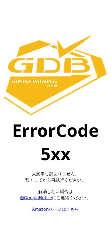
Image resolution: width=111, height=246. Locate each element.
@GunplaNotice (36, 198)
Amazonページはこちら (55, 209)
